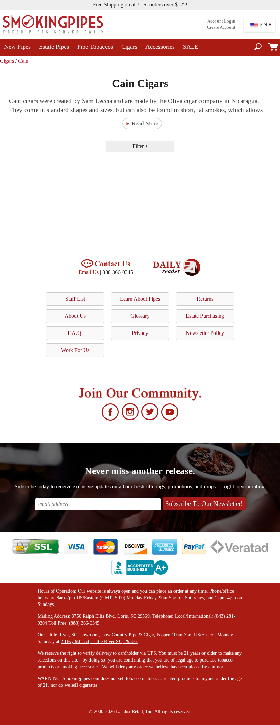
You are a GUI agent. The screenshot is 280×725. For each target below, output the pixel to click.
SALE (190, 46)
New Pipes (17, 46)
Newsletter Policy (205, 333)
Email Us (89, 272)
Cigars (129, 46)
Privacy (140, 333)
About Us (75, 316)
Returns (205, 299)
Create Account (221, 27)
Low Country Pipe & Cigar (127, 634)
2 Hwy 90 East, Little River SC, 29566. (99, 641)
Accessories (160, 46)
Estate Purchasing (205, 316)
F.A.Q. (75, 333)
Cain (23, 61)
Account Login (221, 21)
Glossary (140, 316)
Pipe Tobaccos (95, 46)
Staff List (75, 299)
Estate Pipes (54, 46)
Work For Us (75, 350)
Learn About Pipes (140, 299)
